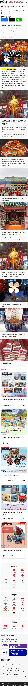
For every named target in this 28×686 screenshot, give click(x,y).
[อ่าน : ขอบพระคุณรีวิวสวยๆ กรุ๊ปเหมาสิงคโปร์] (14, 384)
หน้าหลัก (2, 685)
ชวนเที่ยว (13, 9)
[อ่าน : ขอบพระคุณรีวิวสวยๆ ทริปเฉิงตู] (14, 422)
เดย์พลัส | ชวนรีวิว (7, 374)
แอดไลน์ (25, 685)
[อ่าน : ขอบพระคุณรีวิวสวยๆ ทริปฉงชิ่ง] (14, 535)
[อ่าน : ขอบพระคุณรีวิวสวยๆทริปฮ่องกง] (14, 460)
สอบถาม (19, 685)
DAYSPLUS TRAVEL (17, 2)
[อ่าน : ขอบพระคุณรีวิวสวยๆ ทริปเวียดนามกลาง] (14, 497)
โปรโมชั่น (14, 685)
